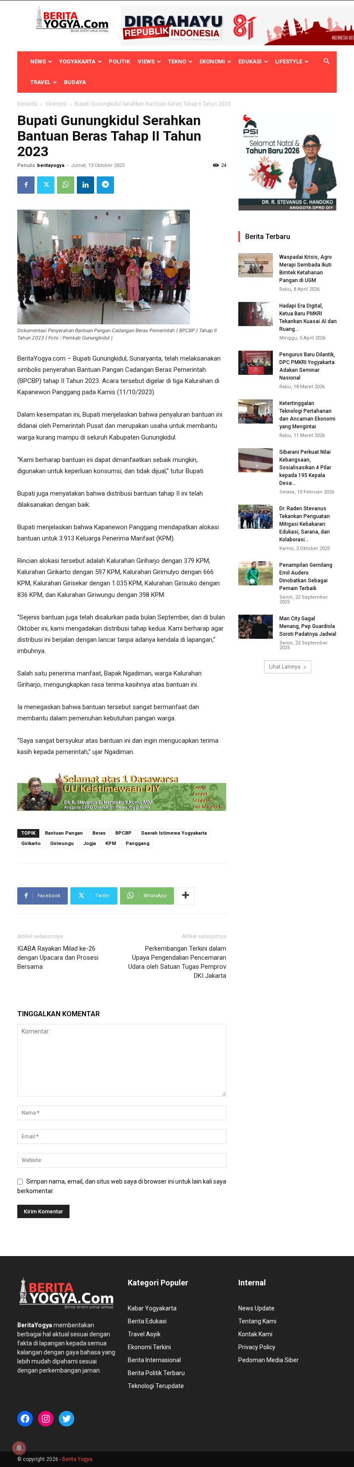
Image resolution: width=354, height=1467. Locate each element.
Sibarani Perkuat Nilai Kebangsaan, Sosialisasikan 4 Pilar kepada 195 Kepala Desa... (305, 467)
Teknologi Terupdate (156, 1385)
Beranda (27, 104)
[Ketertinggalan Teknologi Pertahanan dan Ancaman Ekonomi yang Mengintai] (255, 411)
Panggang (137, 843)
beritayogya (50, 165)
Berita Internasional (154, 1360)
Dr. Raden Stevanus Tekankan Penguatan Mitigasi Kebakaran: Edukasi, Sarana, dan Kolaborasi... (304, 524)
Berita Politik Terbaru (156, 1373)
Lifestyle (288, 61)
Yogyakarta (77, 61)
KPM (110, 843)
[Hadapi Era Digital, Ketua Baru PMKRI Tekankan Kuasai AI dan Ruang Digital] (255, 314)
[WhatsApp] (65, 185)
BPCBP (123, 833)
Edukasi (250, 61)
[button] (326, 61)
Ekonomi (212, 61)
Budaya (75, 82)
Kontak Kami (255, 1334)
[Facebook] (26, 185)
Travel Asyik (144, 1334)
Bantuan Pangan (64, 833)
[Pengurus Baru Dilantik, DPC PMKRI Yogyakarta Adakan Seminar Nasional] (255, 363)
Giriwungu (62, 843)
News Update (256, 1308)
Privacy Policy (256, 1347)
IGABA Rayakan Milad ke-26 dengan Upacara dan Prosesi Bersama (57, 958)
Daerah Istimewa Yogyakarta (174, 833)
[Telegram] (105, 185)
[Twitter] (45, 185)
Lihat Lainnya (284, 667)
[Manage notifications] (19, 1448)
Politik (119, 61)
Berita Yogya (77, 1459)
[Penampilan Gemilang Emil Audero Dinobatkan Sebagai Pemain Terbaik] (255, 573)
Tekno (177, 61)
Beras (99, 833)
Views (146, 61)
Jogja (89, 843)
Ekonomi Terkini (149, 1347)
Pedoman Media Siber (268, 1360)
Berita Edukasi (147, 1321)
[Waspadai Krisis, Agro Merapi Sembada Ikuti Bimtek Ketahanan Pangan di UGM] (255, 265)
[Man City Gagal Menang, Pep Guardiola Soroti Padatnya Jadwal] (255, 627)
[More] (186, 896)
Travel (40, 82)
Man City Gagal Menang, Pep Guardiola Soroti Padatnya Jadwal (307, 626)
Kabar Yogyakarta (152, 1308)
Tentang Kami (257, 1321)
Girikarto (31, 843)
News (38, 61)
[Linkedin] (85, 185)
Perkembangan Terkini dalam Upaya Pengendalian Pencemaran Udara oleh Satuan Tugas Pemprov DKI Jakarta (177, 962)
